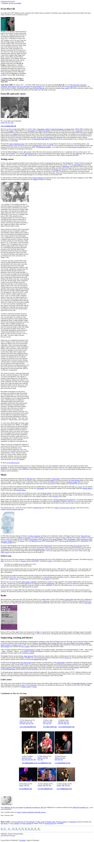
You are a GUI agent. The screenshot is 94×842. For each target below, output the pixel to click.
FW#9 (23, 758)
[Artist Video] (2, 78)
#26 (51, 722)
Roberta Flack (38, 507)
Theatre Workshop (37, 178)
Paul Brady (73, 822)
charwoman (79, 131)
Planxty (35, 643)
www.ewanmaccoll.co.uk (8, 126)
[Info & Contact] (39, 830)
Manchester (65, 166)
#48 (25, 785)
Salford (47, 129)
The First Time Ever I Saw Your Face (64, 499)
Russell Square (29, 649)
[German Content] (6, 830)
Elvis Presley (80, 643)
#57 (28, 785)
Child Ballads (40, 488)
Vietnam (23, 561)
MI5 (25, 152)
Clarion (51, 144)
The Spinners (33, 539)
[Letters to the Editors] (20, 830)
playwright (26, 86)
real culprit (46, 578)
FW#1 (45, 722)
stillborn (15, 134)
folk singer (76, 85)
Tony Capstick (25, 646)
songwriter (83, 85)
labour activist (12, 86)
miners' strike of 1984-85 (29, 582)
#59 (41, 759)
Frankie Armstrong (6, 667)
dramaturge (4, 467)
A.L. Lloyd (78, 487)
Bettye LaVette (7, 542)
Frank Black (84, 541)
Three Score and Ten (76, 545)
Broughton (41, 129)
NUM (70, 582)
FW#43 (59, 785)
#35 (6, 122)
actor (18, 86)
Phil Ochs (60, 643)
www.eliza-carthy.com (50, 727)
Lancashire (27, 537)
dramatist (24, 467)
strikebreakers (51, 583)
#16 (61, 758)
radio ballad (87, 602)
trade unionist (46, 131)
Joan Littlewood (71, 86)
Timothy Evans (13, 578)
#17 (25, 722)
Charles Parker (69, 599)
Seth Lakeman (27, 823)
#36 (21, 723)
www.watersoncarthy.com (28, 727)
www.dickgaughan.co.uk (29, 763)
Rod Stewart (84, 539)
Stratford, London (72, 482)
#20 (64, 722)
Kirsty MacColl (39, 88)
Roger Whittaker (57, 539)
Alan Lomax (56, 478)
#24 (64, 758)
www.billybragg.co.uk (44, 763)
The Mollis (22, 840)
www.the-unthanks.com (45, 789)
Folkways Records (34, 536)
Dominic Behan (87, 488)
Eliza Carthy (40, 822)
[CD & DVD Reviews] (23, 830)
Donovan (45, 539)
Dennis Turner (33, 667)
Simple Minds (50, 541)
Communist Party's (37, 145)
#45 (59, 723)
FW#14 (57, 758)
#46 (65, 723)
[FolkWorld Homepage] (2, 830)
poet (21, 86)
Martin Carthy (51, 822)
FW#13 (40, 758)
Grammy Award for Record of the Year (12, 509)
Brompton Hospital (79, 683)
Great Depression (48, 137)
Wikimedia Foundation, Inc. (81, 807)
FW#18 (60, 722)
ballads (52, 480)
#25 (30, 758)
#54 (69, 785)
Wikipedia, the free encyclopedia (11, 3)
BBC (25, 155)
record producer (37, 86)
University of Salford (28, 653)
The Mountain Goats (35, 541)
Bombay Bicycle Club (40, 659)
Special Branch (29, 153)
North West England (57, 129)
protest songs (35, 559)
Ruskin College (26, 686)
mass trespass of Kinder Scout (77, 147)
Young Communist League (16, 144)
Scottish (67, 129)
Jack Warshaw (75, 667)
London (38, 649)
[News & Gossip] (17, 830)
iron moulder (31, 131)
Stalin (50, 561)
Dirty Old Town (85, 536)
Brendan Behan (20, 490)
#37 (44, 723)
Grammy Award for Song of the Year (64, 507)
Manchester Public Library (41, 139)
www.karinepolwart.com (62, 763)
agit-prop (48, 163)
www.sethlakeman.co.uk (64, 789)
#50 (47, 785)
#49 (56, 759)
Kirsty (56, 496)
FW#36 (40, 785)
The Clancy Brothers (7, 541)
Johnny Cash (17, 645)
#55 (32, 723)
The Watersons (30, 822)
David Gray (68, 657)
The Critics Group (25, 662)
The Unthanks (15, 823)
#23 (31, 722)
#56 (50, 723)
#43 (29, 723)
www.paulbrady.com (25, 789)
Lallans (35, 179)
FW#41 (21, 785)
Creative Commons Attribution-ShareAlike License (31, 812)
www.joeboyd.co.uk (13, 462)
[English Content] (10, 830)
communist (4, 86)
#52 (47, 723)
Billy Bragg (4, 823)
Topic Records (75, 480)
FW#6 (2, 122)
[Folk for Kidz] (29, 830)
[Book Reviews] (26, 830)
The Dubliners (71, 539)
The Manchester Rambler (43, 147)
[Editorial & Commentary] (13, 830)
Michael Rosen (11, 669)
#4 (48, 722)
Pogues (22, 541)
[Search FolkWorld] (36, 830)
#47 (9, 122)
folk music (30, 478)
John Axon (46, 601)
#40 (12, 122)
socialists (11, 131)
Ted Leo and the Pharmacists (67, 541)
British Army (58, 169)
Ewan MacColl (18, 822)
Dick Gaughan (52, 643)
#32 (23, 759)
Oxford (34, 686)
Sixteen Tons (40, 549)
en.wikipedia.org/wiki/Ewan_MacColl (35, 807)
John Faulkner (16, 667)
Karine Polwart (49, 823)
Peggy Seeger (65, 88)
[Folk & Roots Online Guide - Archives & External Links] (32, 830)
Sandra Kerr (24, 667)
